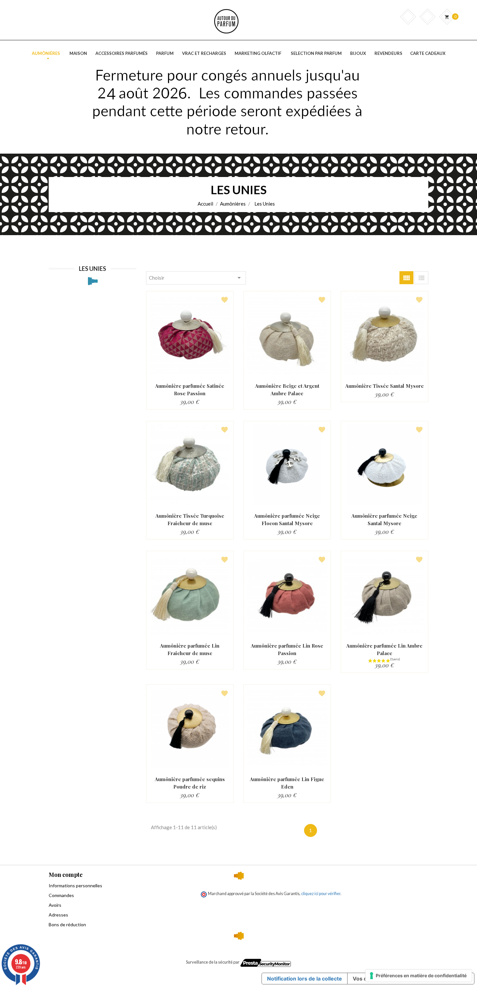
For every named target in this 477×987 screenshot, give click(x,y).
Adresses (58, 914)
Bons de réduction (67, 924)
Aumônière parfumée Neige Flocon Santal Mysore (287, 519)
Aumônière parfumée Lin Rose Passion (287, 649)
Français (423, 67)
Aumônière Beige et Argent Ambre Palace (287, 390)
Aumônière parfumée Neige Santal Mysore (384, 519)
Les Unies (92, 268)
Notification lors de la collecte (304, 978)
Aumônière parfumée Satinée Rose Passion (189, 390)
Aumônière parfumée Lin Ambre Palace (384, 649)
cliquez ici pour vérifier (320, 893)
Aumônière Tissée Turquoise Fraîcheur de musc (189, 519)
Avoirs (55, 905)
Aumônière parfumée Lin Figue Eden (287, 783)
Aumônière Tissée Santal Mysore (384, 386)
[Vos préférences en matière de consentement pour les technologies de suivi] (418, 975)
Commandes (61, 895)
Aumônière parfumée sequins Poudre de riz (190, 783)
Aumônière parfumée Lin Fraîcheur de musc (189, 649)
